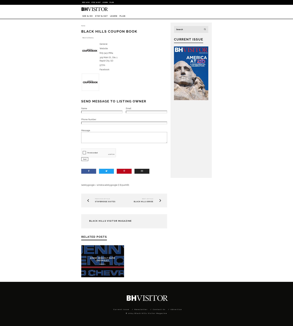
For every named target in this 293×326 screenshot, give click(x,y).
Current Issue (121, 309)
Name (84, 108)
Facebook (104, 69)
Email (128, 108)
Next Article (147, 198)
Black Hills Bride (143, 202)
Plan (112, 2)
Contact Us (159, 309)
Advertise (176, 309)
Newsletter (141, 309)
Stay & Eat (96, 2)
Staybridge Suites (105, 202)
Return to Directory (88, 38)
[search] (204, 29)
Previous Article (102, 198)
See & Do (86, 2)
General (103, 44)
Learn (105, 2)
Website (104, 48)
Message (85, 130)
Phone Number (88, 119)
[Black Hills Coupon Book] (89, 58)
